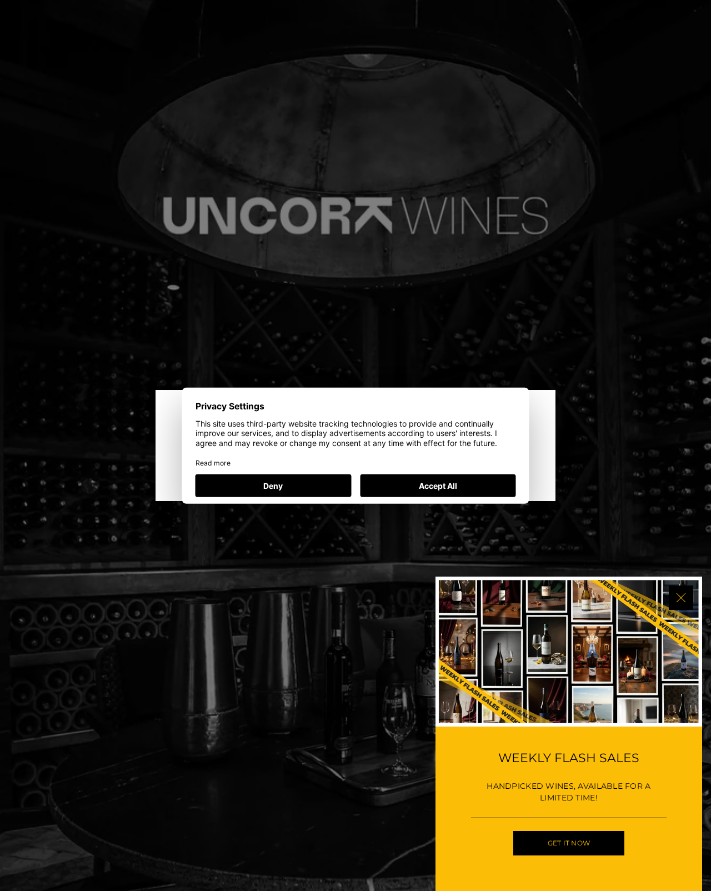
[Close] (681, 597)
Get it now (569, 843)
